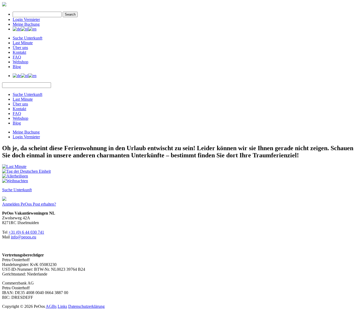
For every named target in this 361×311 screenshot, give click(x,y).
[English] (32, 29)
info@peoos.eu (23, 237)
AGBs (51, 306)
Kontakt (19, 52)
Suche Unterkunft (27, 38)
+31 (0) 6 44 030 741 (26, 232)
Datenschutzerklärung (86, 306)
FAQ (17, 57)
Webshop (20, 62)
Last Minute (23, 43)
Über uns (20, 47)
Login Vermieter (26, 19)
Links (62, 306)
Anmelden (11, 204)
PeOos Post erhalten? (38, 204)
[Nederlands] (24, 29)
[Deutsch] (17, 29)
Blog (17, 66)
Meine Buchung (26, 24)
